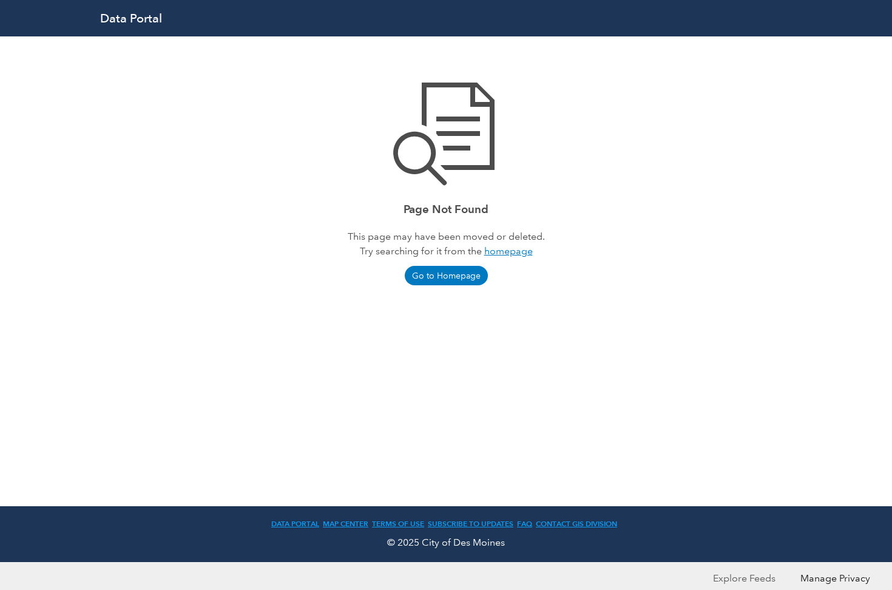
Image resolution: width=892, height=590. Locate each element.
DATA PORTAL (295, 523)
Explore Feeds (744, 578)
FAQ (524, 523)
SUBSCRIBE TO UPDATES (470, 523)
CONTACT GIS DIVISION (576, 523)
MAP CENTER (345, 523)
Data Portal (131, 18)
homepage (508, 251)
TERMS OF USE (398, 523)
